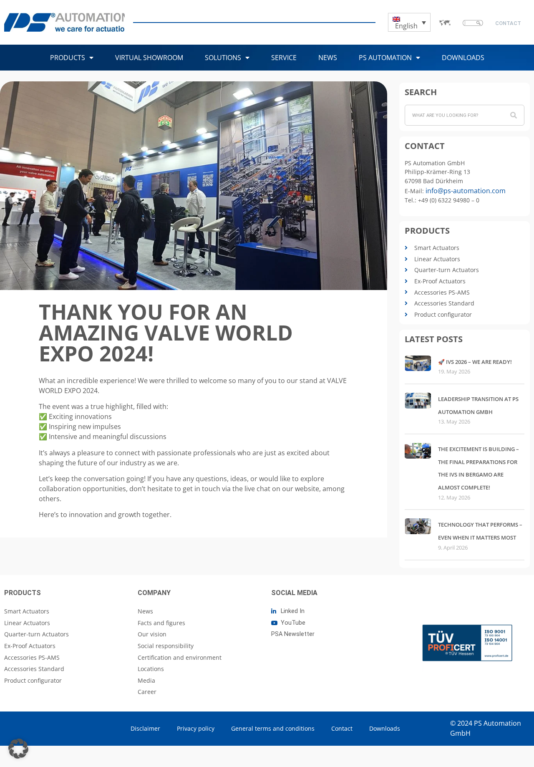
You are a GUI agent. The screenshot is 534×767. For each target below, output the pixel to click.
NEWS (327, 57)
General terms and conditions (273, 728)
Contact (342, 728)
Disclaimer (145, 728)
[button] (18, 748)
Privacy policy (195, 728)
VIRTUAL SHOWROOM (149, 57)
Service (284, 57)
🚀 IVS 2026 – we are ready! (475, 362)
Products (67, 57)
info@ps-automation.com (466, 190)
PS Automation (385, 57)
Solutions (223, 57)
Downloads (463, 57)
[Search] (513, 115)
